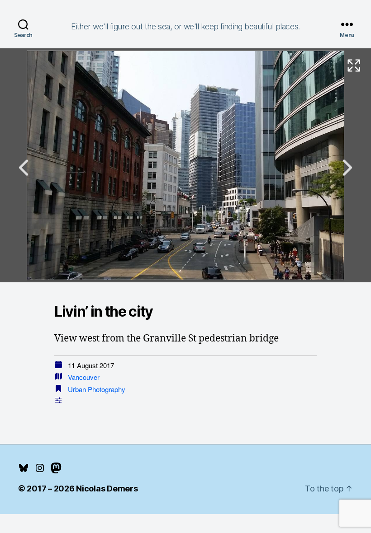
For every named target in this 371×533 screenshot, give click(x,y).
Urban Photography (96, 389)
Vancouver (84, 377)
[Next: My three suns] (347, 167)
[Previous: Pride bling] (23, 167)
